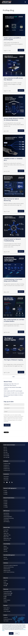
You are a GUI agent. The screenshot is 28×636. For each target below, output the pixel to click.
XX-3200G (5, 494)
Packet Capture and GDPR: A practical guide (13, 391)
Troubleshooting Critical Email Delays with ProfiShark (13, 280)
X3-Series (5, 500)
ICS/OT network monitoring (9, 572)
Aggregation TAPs (7, 535)
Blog (4, 596)
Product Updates (7, 600)
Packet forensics (7, 568)
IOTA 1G (5, 447)
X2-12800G (6, 507)
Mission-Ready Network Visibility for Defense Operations (14, 119)
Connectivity (6, 479)
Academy (5, 601)
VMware (5, 546)
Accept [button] (11, 633)
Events (5, 582)
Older (13, 376)
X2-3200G (5, 503)
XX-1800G (5, 492)
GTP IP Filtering (6, 521)
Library (5, 598)
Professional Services (8, 619)
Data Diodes (6, 478)
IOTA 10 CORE (6, 454)
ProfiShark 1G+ (7, 467)
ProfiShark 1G (6, 465)
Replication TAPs (7, 540)
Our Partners (6, 609)
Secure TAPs (6, 530)
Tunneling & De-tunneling (9, 518)
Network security (7, 570)
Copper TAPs (6, 533)
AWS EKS (5, 549)
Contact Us (6, 617)
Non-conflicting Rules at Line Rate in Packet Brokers (14, 320)
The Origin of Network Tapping (13, 360)
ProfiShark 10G (7, 468)
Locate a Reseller (7, 611)
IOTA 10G (5, 450)
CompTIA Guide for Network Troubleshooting (12, 240)
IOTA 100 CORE (6, 457)
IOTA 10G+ (6, 452)
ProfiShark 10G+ (7, 470)
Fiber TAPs (6, 531)
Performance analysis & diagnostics (11, 565)
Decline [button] (16, 633)
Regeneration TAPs (7, 538)
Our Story (5, 580)
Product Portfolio (7, 595)
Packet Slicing (6, 520)
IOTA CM (5, 557)
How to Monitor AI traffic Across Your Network (14, 393)
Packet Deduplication (8, 516)
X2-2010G (5, 502)
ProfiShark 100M (7, 463)
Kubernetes (6, 548)
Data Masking (6, 513)
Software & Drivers (7, 593)
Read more (21, 50)
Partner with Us (7, 608)
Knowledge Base (7, 591)
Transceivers (6, 476)
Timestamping (6, 514)
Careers (5, 583)
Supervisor (6, 559)
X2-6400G (5, 505)
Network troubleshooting (8, 567)
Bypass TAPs (6, 536)
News (5, 585)
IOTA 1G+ (5, 449)
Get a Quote (6, 620)
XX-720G (5, 490)
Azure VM (5, 551)
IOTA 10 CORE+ (6, 455)
